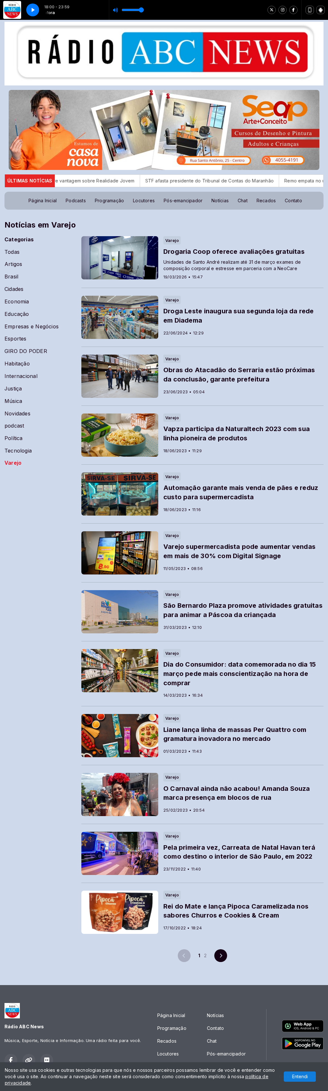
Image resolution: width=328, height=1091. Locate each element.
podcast (14, 426)
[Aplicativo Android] (320, 10)
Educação (16, 314)
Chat (243, 200)
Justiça (13, 389)
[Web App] (310, 10)
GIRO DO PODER (25, 351)
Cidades (13, 289)
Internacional (20, 376)
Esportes (15, 339)
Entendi (300, 1076)
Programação (109, 200)
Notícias (220, 200)
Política (13, 438)
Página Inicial (43, 200)
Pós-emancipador (183, 200)
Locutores (144, 200)
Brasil (11, 277)
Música (13, 401)
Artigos (13, 264)
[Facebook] (293, 10)
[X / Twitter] (271, 10)
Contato (293, 200)
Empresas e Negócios (31, 327)
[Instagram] (282, 10)
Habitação (17, 364)
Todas (12, 252)
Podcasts (76, 200)
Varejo (12, 463)
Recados (266, 200)
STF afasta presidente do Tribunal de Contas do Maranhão (157, 180)
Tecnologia (18, 451)
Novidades (17, 414)
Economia (16, 302)
